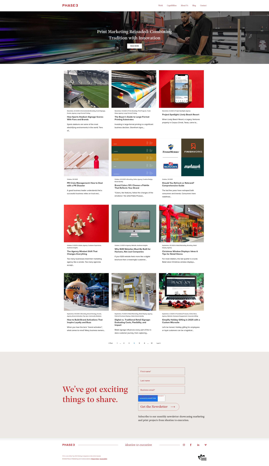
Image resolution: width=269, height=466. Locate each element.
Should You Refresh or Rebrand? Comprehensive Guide (178, 184)
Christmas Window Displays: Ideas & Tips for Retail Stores (180, 252)
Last (158, 343)
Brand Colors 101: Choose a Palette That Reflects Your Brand (132, 186)
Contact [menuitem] (203, 6)
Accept (237, 457)
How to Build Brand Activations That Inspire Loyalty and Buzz (85, 321)
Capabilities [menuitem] (172, 6)
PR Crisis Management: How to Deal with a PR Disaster (85, 184)
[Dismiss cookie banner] (262, 436)
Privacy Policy (95, 459)
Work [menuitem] (160, 6)
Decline (254, 457)
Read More (134, 46)
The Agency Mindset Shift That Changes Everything (82, 252)
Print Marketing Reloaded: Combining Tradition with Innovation (134, 35)
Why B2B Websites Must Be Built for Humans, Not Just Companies (133, 250)
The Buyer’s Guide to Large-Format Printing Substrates (132, 118)
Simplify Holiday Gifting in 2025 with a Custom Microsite (181, 321)
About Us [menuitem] (184, 6)
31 (151, 343)
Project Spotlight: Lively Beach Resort (180, 114)
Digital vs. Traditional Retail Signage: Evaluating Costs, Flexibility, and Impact (132, 322)
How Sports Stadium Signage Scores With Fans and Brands (85, 118)
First (111, 343)
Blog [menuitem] (194, 6)
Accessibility (103, 459)
